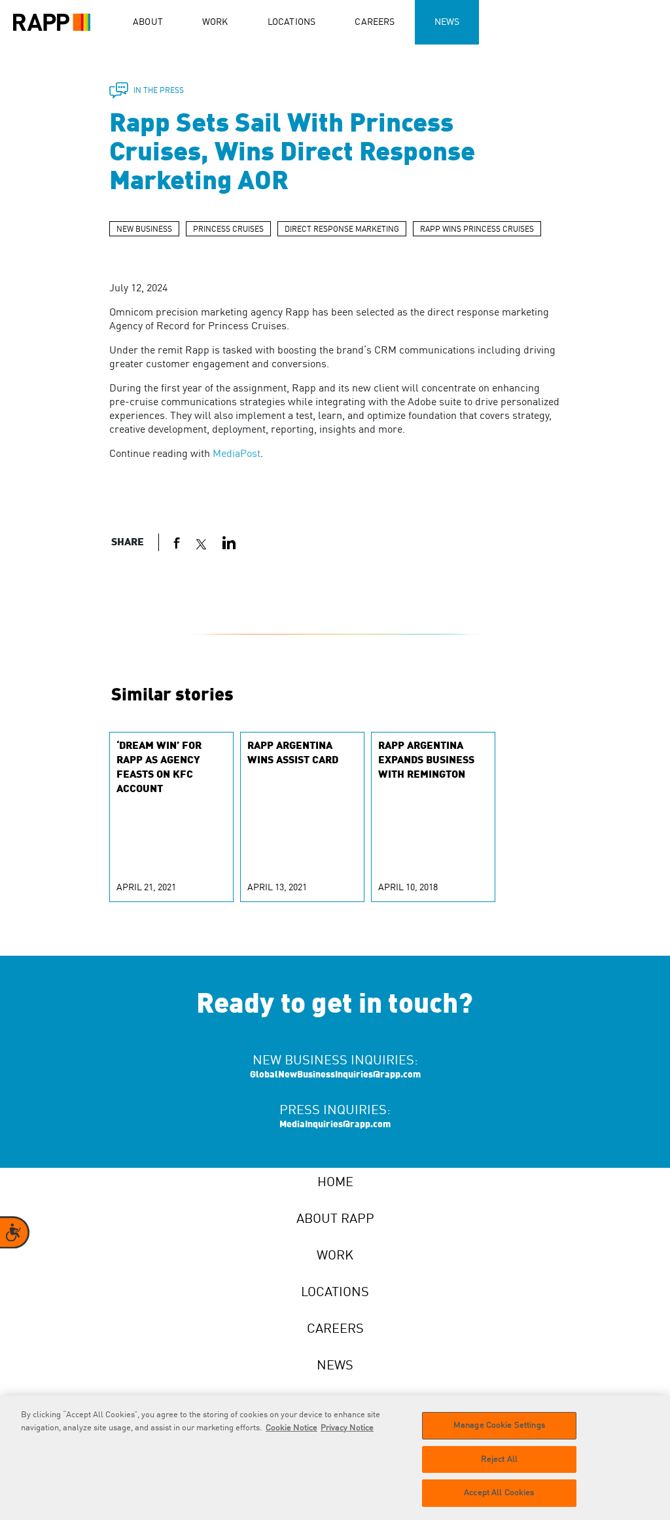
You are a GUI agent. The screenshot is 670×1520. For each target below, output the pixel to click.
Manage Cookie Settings (499, 1425)
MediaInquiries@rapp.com (335, 1124)
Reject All (499, 1459)
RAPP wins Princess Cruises (477, 230)
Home (335, 1182)
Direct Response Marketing (342, 230)
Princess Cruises (228, 230)
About (148, 22)
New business (144, 230)
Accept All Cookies (499, 1493)
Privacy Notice (347, 1428)
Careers (375, 22)
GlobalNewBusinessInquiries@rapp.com (335, 1074)
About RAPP (335, 1219)
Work (215, 22)
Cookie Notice (291, 1428)
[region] (335, 1458)
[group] (171, 817)
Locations (292, 22)
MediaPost (236, 454)
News (447, 22)
